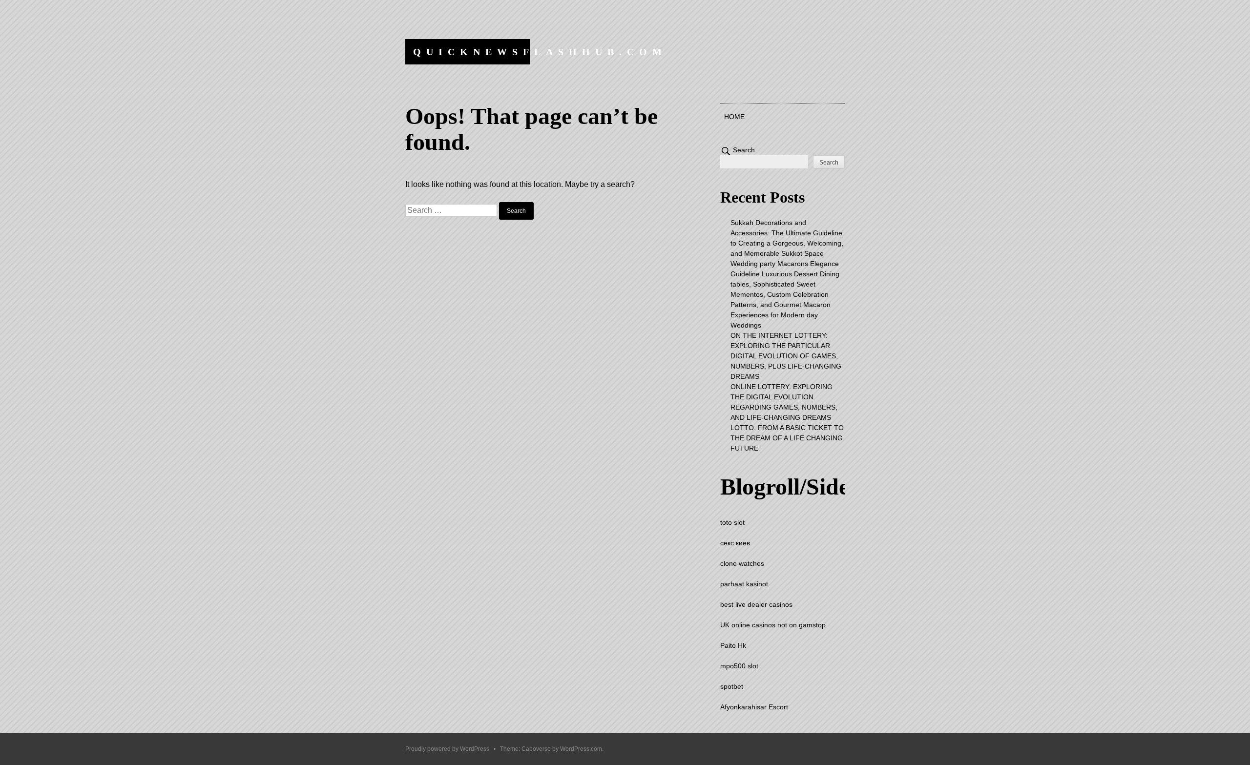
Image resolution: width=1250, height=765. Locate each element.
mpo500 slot (739, 666)
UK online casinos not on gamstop (773, 625)
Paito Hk (733, 645)
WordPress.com (581, 748)
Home (734, 117)
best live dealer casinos (756, 604)
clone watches (742, 563)
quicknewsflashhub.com (540, 51)
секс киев (735, 543)
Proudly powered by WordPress (447, 748)
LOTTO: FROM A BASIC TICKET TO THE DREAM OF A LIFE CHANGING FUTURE (787, 438)
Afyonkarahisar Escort (754, 707)
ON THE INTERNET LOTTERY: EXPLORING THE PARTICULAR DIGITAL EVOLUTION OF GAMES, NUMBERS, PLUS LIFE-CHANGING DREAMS (785, 355)
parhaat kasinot (744, 584)
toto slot (732, 522)
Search (744, 150)
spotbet (731, 686)
